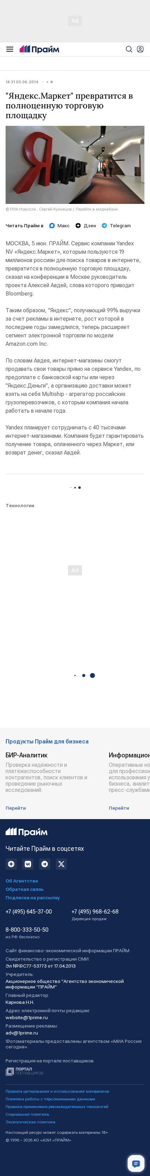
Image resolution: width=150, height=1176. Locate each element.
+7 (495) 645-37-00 (29, 912)
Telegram (120, 225)
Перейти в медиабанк (97, 209)
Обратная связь (25, 889)
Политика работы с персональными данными (50, 1099)
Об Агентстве (22, 881)
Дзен (90, 225)
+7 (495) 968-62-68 (95, 915)
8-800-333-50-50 (27, 933)
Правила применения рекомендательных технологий (57, 1106)
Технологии (20, 505)
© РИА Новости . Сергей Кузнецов (39, 209)
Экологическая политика (30, 1122)
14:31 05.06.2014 (22, 81)
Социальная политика (27, 1114)
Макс (64, 225)
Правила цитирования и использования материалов (57, 1091)
